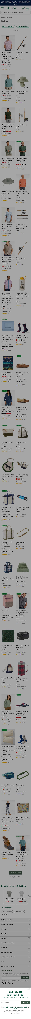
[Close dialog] (29, 989)
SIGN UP (26, 1002)
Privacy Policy (15, 1013)
